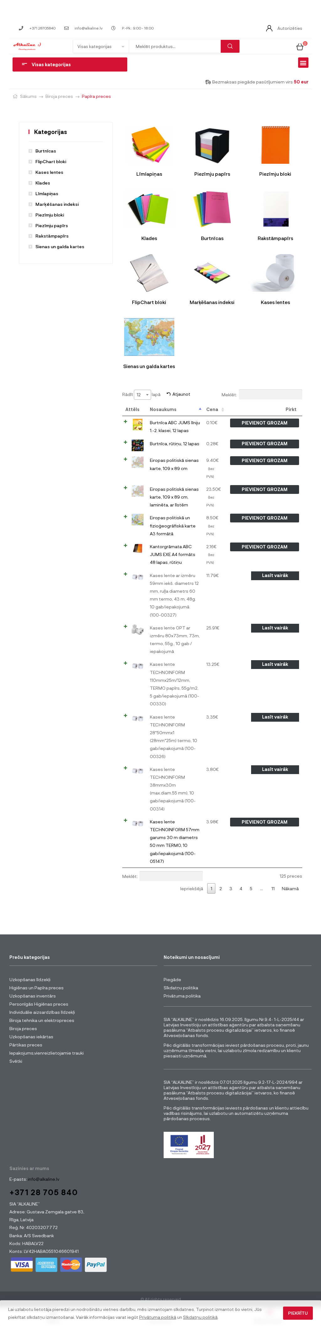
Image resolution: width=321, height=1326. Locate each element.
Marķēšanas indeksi (57, 204)
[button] (303, 62)
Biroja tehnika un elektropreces (41, 1020)
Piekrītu (298, 1313)
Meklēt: (229, 394)
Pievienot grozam (264, 422)
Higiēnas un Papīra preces (36, 987)
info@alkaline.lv (43, 1179)
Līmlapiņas (46, 193)
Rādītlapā (141, 394)
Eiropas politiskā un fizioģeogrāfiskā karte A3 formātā (173, 525)
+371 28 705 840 (43, 1192)
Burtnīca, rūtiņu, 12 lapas (174, 443)
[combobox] (142, 395)
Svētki (15, 1061)
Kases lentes (49, 172)
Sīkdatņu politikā (200, 1317)
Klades (42, 182)
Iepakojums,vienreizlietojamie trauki (46, 1053)
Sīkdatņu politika (181, 987)
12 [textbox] (139, 394)
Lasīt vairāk (275, 575)
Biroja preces (59, 96)
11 (273, 888)
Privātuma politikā (157, 1317)
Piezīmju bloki (49, 214)
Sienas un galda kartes (59, 246)
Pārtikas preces (25, 1044)
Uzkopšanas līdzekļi (29, 979)
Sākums (28, 96)
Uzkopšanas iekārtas (31, 1036)
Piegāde (172, 979)
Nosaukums (163, 409)
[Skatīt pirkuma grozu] (299, 46)
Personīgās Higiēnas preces (38, 1004)
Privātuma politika (182, 995)
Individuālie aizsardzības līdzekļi (42, 1012)
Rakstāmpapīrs (52, 235)
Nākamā (290, 888)
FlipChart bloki (50, 161)
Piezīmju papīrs (51, 225)
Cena (212, 409)
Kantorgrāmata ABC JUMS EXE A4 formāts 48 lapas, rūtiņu (172, 554)
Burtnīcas (45, 150)
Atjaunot (181, 394)
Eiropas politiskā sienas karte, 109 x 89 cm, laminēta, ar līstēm (174, 496)
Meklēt (230, 46)
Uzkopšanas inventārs (32, 995)
